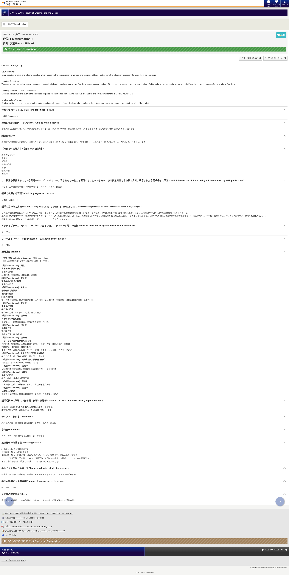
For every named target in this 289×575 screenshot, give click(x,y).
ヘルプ (8, 535)
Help (13, 535)
